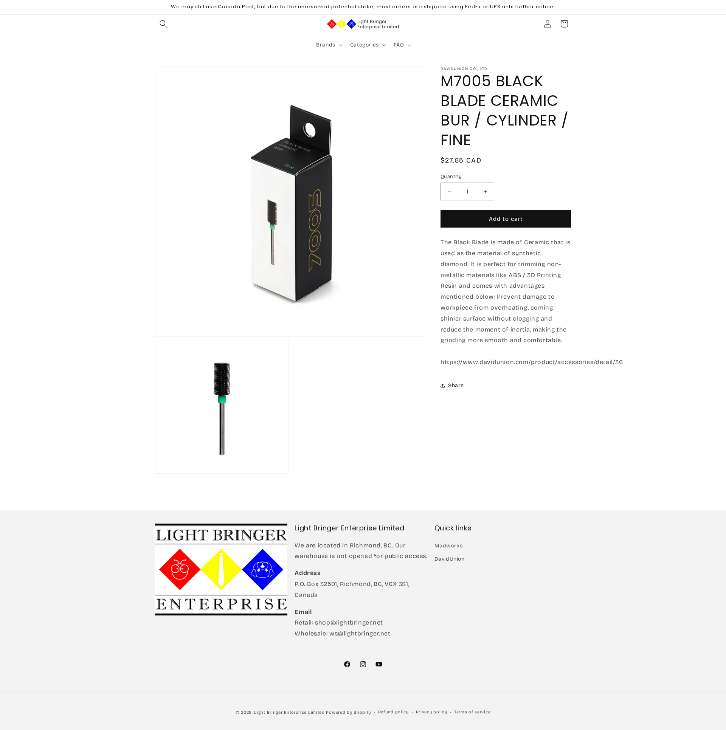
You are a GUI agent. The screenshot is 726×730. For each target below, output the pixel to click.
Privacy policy (431, 712)
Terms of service (472, 712)
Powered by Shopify (348, 712)
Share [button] (456, 385)
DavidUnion (449, 558)
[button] (163, 23)
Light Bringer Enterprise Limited (289, 712)
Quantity (451, 177)
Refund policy (393, 712)
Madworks (448, 545)
